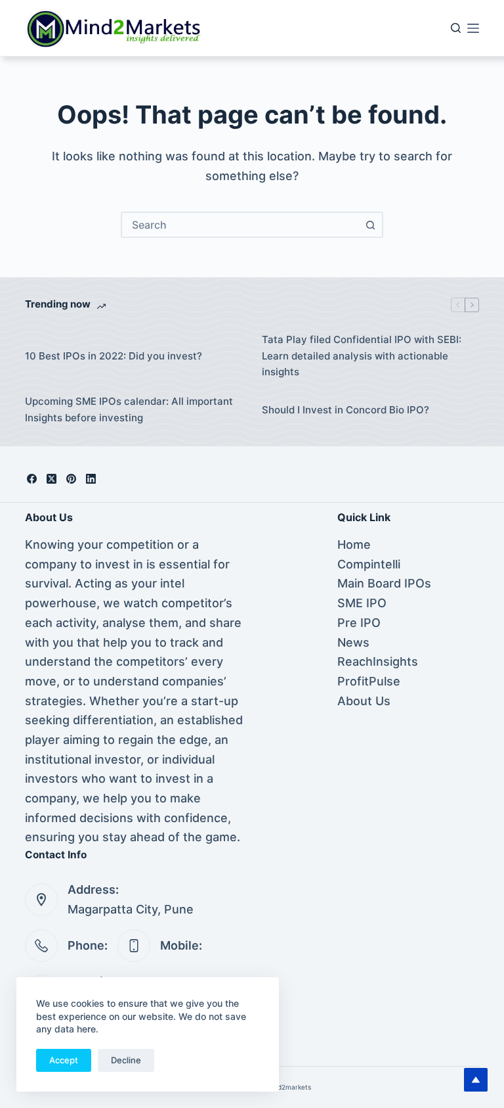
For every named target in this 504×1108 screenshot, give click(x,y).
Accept (63, 1060)
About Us (363, 701)
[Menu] (473, 28)
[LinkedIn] (91, 479)
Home (354, 544)
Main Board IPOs (384, 583)
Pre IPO (359, 623)
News (353, 642)
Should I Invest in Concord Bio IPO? (345, 410)
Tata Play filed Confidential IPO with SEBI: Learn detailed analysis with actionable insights (361, 356)
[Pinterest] (71, 479)
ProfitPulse (368, 681)
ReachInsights (377, 661)
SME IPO (362, 603)
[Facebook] (32, 479)
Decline (126, 1060)
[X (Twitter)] (51, 479)
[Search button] (370, 225)
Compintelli (368, 564)
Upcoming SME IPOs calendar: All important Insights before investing (129, 409)
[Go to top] (476, 1080)
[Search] (456, 28)
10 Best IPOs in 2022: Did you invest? (113, 356)
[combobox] (240, 225)
